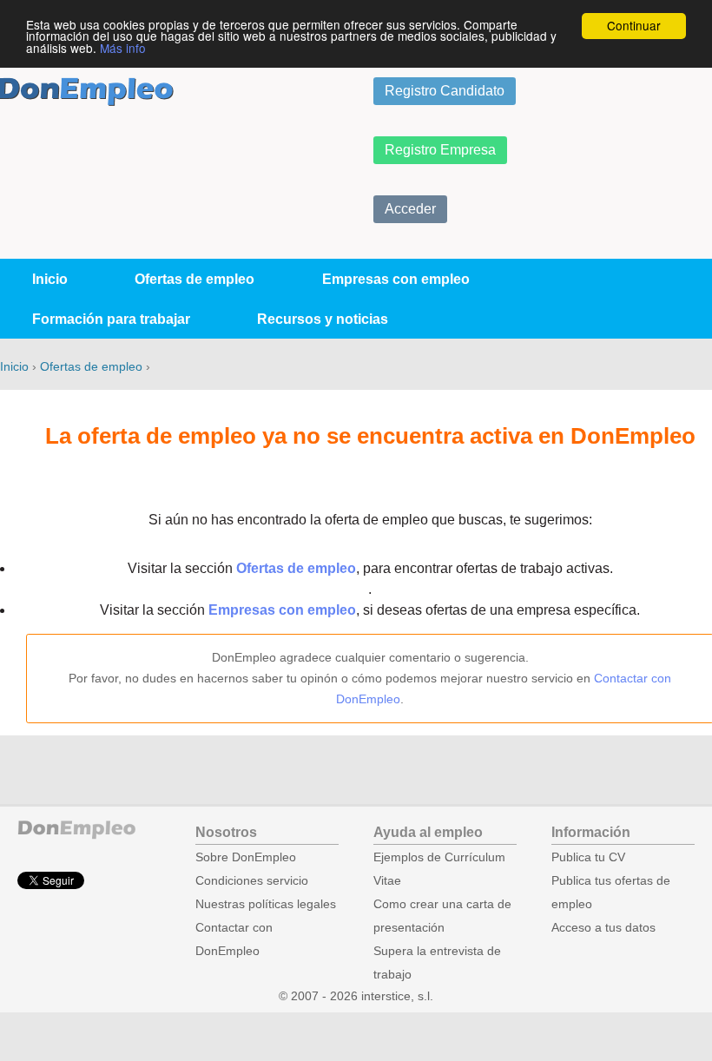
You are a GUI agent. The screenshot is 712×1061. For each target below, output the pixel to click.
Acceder (410, 208)
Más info (123, 47)
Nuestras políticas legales (265, 904)
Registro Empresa (440, 149)
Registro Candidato (444, 90)
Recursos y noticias (322, 319)
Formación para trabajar (111, 319)
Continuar (634, 25)
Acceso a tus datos (603, 927)
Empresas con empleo (396, 279)
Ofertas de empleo (194, 279)
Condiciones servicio (251, 880)
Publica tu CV (588, 857)
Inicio (50, 279)
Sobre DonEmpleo (245, 857)
